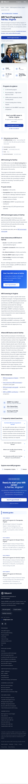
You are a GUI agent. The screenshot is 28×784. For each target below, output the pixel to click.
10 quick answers (17, 609)
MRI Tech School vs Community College (9, 691)
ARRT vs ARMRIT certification (10, 392)
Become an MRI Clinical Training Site (8, 706)
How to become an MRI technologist (12, 382)
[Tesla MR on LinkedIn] (2, 624)
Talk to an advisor (14, 503)
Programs (18, 1)
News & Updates (4, 744)
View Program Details (13, 37)
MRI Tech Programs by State (7, 689)
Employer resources (6, 613)
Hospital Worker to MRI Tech (7, 726)
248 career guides (6, 609)
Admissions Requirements (6, 641)
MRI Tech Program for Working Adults (8, 661)
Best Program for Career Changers (8, 714)
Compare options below (7, 41)
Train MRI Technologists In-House (8, 699)
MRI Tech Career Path (5, 687)
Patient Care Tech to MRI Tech (7, 720)
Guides (7, 7)
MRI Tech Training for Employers (7, 697)
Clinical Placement (5, 677)
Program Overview (5, 635)
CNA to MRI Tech (4, 716)
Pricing (15, 744)
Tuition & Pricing (4, 639)
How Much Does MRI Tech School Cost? (9, 657)
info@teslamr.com (8, 619)
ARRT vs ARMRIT (4, 673)
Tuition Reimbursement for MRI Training (9, 708)
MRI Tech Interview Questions (7, 665)
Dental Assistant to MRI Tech (7, 718)
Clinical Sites (3, 637)
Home (2, 7)
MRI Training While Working (6, 632)
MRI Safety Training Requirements (8, 704)
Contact (20, 744)
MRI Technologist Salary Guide (7, 655)
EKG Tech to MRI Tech (5, 722)
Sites (25, 1)
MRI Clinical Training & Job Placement (9, 679)
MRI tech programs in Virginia (10, 378)
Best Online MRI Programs (6, 663)
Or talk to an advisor (14, 128)
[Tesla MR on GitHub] (5, 624)
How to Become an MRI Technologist (8, 653)
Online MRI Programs (5, 630)
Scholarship (3, 643)
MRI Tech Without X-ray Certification (8, 659)
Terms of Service (11, 747)
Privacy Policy (4, 747)
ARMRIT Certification (5, 671)
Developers (11, 744)
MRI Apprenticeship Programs (7, 701)
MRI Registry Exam (5, 675)
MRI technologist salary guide (10, 387)
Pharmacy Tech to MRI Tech (7, 724)
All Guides (3, 651)
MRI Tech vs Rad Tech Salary (7, 685)
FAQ (2, 645)
